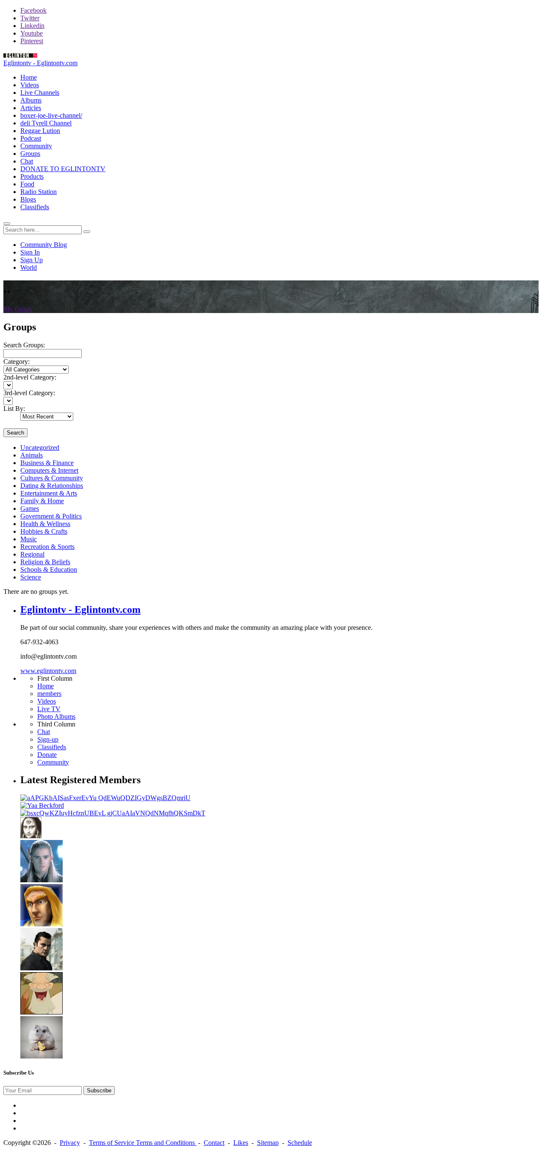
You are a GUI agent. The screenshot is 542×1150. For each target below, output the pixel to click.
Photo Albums (56, 716)
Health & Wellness (45, 523)
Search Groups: (24, 345)
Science (30, 577)
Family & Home (42, 500)
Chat (43, 731)
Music (28, 539)
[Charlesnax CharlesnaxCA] (41, 924)
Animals (31, 455)
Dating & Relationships (51, 485)
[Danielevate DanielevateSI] (41, 880)
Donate (47, 754)
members (49, 693)
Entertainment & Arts (48, 493)
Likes (240, 1142)
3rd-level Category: (29, 392)
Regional (32, 554)
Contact (214, 1142)
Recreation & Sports (47, 546)
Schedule (300, 1142)
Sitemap (268, 1142)
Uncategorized (39, 447)
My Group (17, 309)
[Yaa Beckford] (42, 805)
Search (15, 433)
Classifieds (51, 747)
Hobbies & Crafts (43, 531)
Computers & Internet (49, 470)
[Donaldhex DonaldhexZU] (41, 968)
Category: (16, 361)
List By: (14, 408)
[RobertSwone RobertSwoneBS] (41, 1012)
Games (29, 508)
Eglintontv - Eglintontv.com (40, 63)
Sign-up (47, 739)
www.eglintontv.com (48, 670)
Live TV (49, 708)
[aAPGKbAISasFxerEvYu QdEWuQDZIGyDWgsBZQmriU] (105, 797)
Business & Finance (47, 462)
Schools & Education (48, 569)
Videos (46, 701)
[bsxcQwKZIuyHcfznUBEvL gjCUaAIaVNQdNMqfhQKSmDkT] (112, 813)
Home (45, 686)
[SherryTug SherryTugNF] (30, 836)
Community (53, 762)
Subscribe (99, 1090)
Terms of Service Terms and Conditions (142, 1142)
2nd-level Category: (29, 377)
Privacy (70, 1142)
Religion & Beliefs (45, 561)
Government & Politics (51, 516)
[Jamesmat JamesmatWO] (41, 1056)
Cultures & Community (51, 478)
